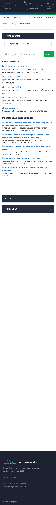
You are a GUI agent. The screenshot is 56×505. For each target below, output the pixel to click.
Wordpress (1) (11, 108)
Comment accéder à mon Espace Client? (22, 158)
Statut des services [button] (9, 6)
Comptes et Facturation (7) (17, 66)
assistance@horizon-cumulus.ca (37, 7)
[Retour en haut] (49, 500)
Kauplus (18, 17)
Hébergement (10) (12, 87)
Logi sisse (49, 7)
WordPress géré (10, 502)
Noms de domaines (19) (15, 97)
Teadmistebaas (35, 17)
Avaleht (6, 17)
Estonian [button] (19, 6)
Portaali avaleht (8, 24)
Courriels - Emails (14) (15, 77)
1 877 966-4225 (26, 6)
